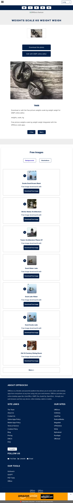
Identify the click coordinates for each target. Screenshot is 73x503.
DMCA (10, 439)
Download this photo (36, 47)
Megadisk (57, 422)
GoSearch (11, 471)
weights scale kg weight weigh (36, 20)
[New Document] (36, 7)
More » (31, 370)
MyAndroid (57, 432)
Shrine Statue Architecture (31, 212)
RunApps (57, 435)
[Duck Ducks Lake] (32, 321)
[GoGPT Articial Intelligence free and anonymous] (24, 7)
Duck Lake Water (31, 297)
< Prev (31, 132)
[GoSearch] (30, 7)
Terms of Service (13, 426)
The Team (11, 409)
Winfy (56, 429)
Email (31, 458)
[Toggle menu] (2, 2)
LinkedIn (22, 458)
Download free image (31, 191)
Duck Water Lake (31, 268)
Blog (9, 432)
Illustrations (45, 160)
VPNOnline (58, 426)
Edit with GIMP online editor (36, 54)
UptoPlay (57, 416)
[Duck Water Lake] (32, 265)
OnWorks (57, 413)
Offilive (10, 481)
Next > (42, 132)
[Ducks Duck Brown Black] (32, 180)
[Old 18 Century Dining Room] (32, 349)
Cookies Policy (13, 429)
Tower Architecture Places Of (31, 240)
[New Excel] (42, 7)
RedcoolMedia (59, 419)
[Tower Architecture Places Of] (32, 236)
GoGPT (10, 474)
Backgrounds (29, 160)
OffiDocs (57, 409)
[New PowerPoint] (48, 7)
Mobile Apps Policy (14, 422)
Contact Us (11, 416)
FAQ (9, 442)
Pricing (10, 435)
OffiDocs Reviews (32, 491)
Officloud (57, 439)
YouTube (13, 458)
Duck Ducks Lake (31, 325)
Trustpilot (12, 449)
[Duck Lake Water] (32, 293)
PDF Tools (11, 478)
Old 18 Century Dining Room (31, 353)
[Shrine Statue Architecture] (32, 208)
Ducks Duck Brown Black (31, 183)
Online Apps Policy (14, 419)
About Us (11, 413)
